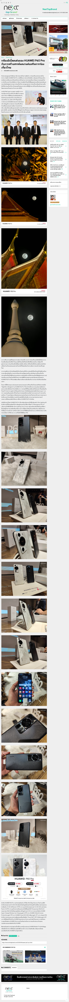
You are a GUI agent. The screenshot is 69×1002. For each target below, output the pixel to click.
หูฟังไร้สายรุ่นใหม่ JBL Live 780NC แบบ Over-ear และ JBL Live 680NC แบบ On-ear (59, 107)
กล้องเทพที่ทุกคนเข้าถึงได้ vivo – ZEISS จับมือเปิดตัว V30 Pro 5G (34, 959)
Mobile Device (9, 57)
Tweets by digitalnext (58, 66)
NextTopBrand (50, 9)
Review (12, 18)
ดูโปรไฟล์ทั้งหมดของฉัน (55, 204)
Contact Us (35, 18)
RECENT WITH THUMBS (55, 101)
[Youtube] (6, 2)
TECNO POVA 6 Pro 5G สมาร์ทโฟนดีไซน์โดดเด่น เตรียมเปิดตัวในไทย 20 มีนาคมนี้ (12, 958)
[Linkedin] (1, 2)
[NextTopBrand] (11, 15)
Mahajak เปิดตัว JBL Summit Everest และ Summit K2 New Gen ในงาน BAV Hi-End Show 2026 (60, 123)
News (26, 18)
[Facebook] (10, 2)
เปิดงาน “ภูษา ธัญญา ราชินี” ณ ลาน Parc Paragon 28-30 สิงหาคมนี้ (59, 115)
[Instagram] (4, 2)
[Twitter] (8, 2)
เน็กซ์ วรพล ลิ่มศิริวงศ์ (54, 202)
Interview (19, 18)
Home (5, 18)
